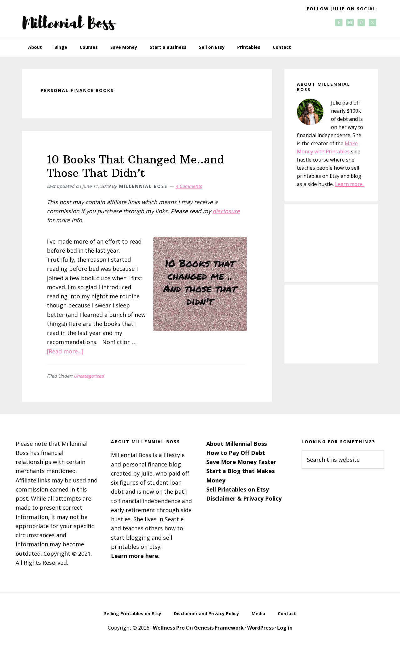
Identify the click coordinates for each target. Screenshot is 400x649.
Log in (284, 627)
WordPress (260, 627)
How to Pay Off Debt (235, 452)
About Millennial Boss (236, 443)
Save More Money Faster (241, 462)
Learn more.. (349, 184)
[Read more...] (65, 351)
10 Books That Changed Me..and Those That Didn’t (135, 166)
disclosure (226, 211)
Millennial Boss (69, 18)
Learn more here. (135, 555)
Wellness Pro (169, 627)
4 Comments (189, 186)
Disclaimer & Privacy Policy (244, 498)
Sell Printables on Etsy (237, 489)
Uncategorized (89, 376)
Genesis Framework (219, 627)
